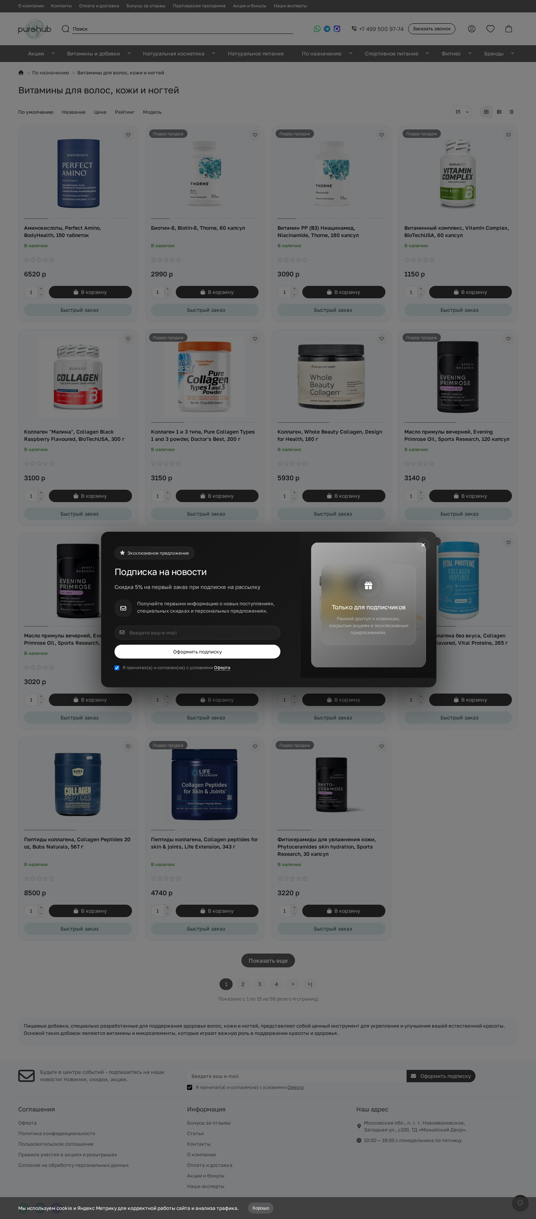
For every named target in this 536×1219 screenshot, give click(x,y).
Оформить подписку (197, 652)
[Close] (423, 545)
